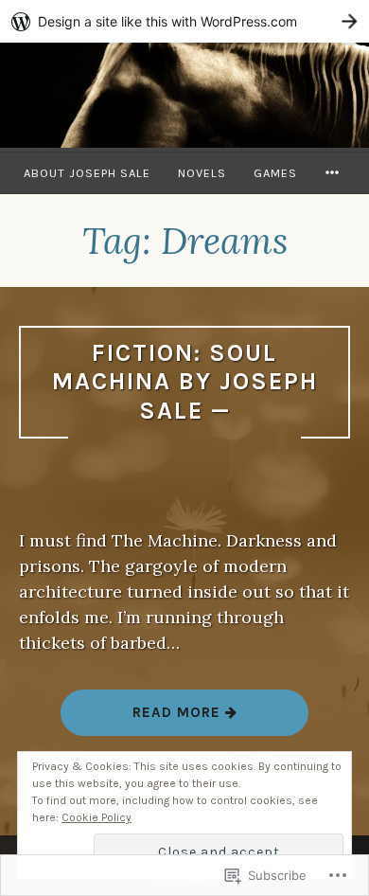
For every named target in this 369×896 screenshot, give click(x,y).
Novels (202, 173)
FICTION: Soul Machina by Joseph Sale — (185, 381)
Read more (143, 719)
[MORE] (335, 172)
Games (275, 173)
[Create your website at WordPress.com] (184, 21)
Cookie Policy (97, 817)
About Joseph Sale (87, 173)
